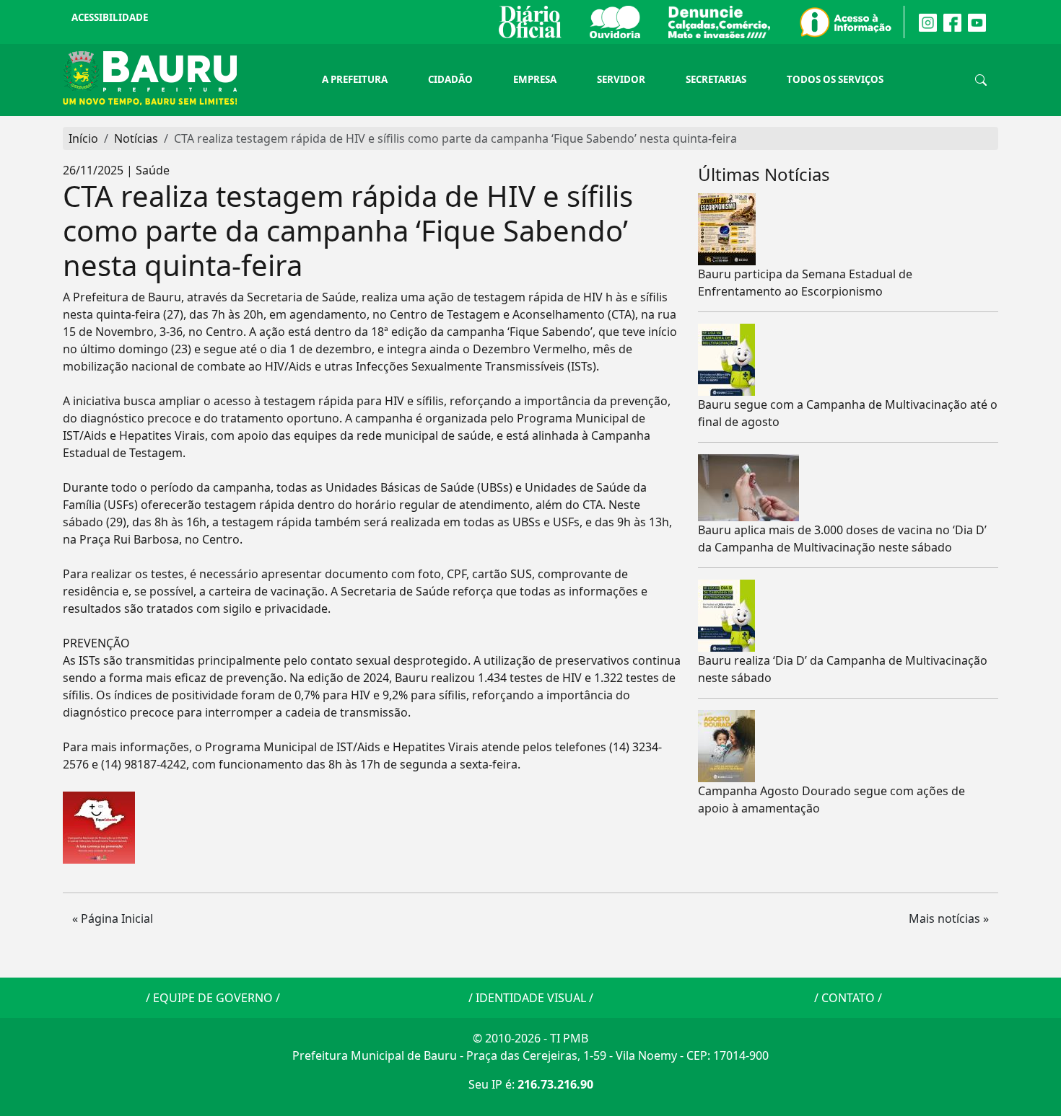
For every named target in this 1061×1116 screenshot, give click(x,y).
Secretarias (716, 79)
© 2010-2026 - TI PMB (530, 1038)
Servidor (621, 79)
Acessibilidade (109, 17)
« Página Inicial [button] (112, 918)
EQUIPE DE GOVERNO (213, 998)
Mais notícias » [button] (949, 918)
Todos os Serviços (835, 79)
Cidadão (450, 79)
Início (83, 138)
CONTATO (848, 998)
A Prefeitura (355, 79)
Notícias (136, 138)
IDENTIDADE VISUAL (531, 998)
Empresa (534, 79)
